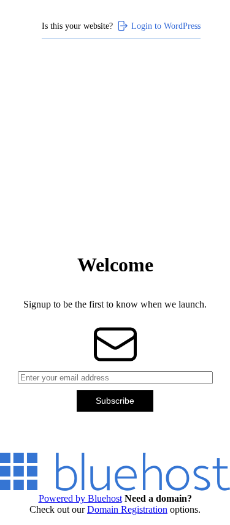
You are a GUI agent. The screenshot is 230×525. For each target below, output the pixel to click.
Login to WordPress (166, 26)
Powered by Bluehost (80, 498)
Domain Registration (127, 509)
